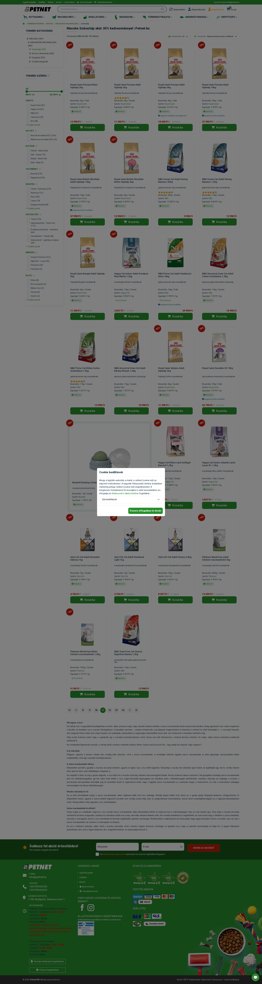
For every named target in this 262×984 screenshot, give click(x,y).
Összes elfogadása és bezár (145, 510)
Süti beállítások (109, 499)
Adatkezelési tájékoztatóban (125, 493)
